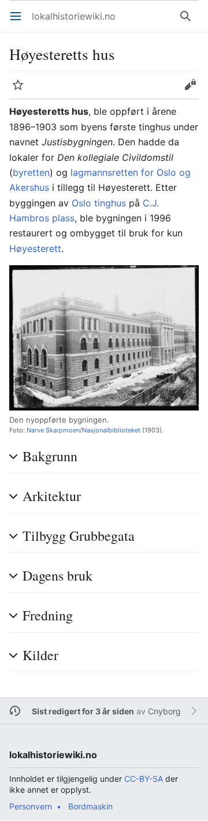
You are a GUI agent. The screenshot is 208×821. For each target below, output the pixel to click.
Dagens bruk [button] (57, 576)
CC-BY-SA (143, 779)
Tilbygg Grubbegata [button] (79, 536)
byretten (31, 172)
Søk (188, 22)
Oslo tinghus (99, 203)
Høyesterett (35, 248)
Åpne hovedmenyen (19, 22)
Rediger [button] (193, 90)
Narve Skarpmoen (53, 430)
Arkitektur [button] (52, 496)
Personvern (30, 806)
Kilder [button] (40, 655)
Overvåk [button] (21, 90)
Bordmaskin (90, 806)
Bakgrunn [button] (50, 456)
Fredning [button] (48, 615)
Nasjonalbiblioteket (111, 430)
